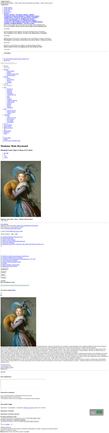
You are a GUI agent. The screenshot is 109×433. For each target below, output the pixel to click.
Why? (14, 290)
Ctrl (12, 234)
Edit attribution (4, 224)
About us (9, 430)
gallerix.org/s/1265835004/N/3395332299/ (27, 225)
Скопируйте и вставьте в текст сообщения (12, 421)
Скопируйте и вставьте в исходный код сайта (13, 418)
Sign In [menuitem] (6, 60)
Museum (7, 66)
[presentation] (56, 159)
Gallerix (8, 424)
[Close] (16, 63)
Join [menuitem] (9, 60)
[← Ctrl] (22, 244)
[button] (8, 7)
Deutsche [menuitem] (24, 59)
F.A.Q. (5, 430)
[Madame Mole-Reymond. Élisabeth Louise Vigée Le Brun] (21, 216)
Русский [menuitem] (6, 59)
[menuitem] (28, 59)
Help (2, 430)
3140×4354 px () (17, 227)
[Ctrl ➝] (15, 256)
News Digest (7, 53)
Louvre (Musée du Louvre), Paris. (14, 231)
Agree (99, 412)
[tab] (6, 153)
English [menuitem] (11, 59)
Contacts (14, 430)
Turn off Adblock (5, 367)
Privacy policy (20, 431)
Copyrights (26, 431)
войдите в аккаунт (29, 407)
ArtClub (8, 84)
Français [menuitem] (19, 59)
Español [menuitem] (15, 59)
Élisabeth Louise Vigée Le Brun (13, 228)
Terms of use (12, 431)
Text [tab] (5, 156)
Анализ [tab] (6, 157)
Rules (7, 431)
